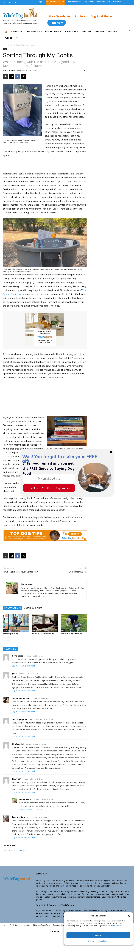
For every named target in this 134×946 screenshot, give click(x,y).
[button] (128, 915)
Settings (91, 941)
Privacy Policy (117, 925)
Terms (91, 925)
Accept (98, 935)
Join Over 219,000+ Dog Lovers (49, 488)
